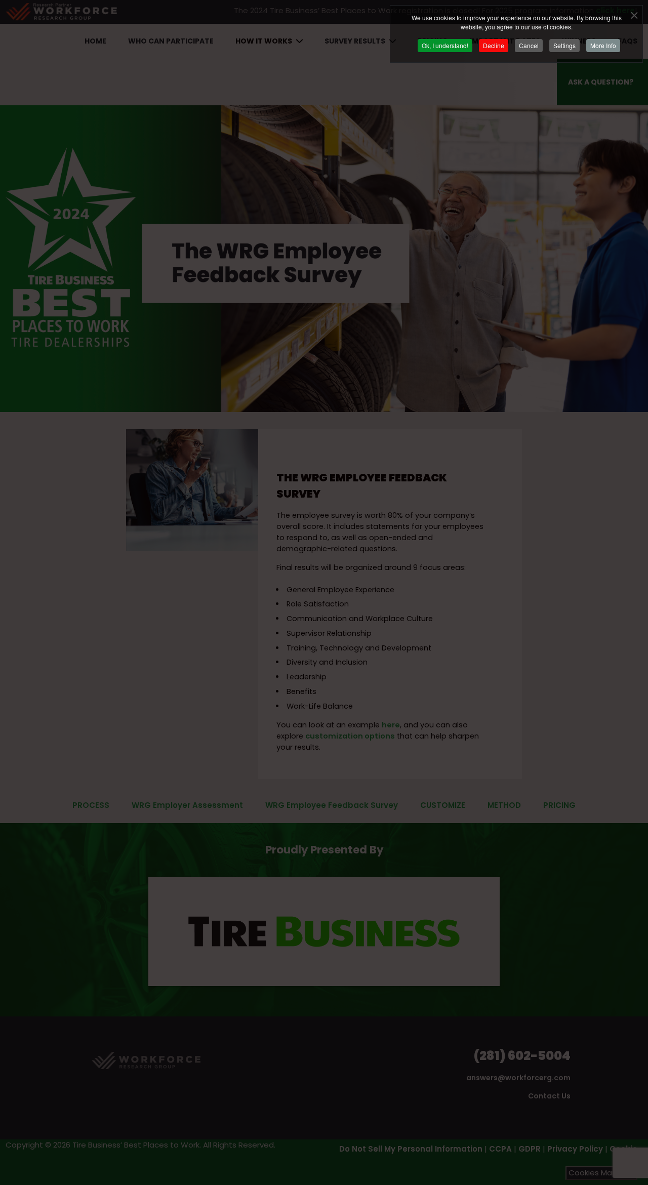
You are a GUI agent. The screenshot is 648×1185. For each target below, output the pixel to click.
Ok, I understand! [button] (445, 45)
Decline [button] (493, 45)
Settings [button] (564, 45)
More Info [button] (603, 45)
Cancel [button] (529, 45)
